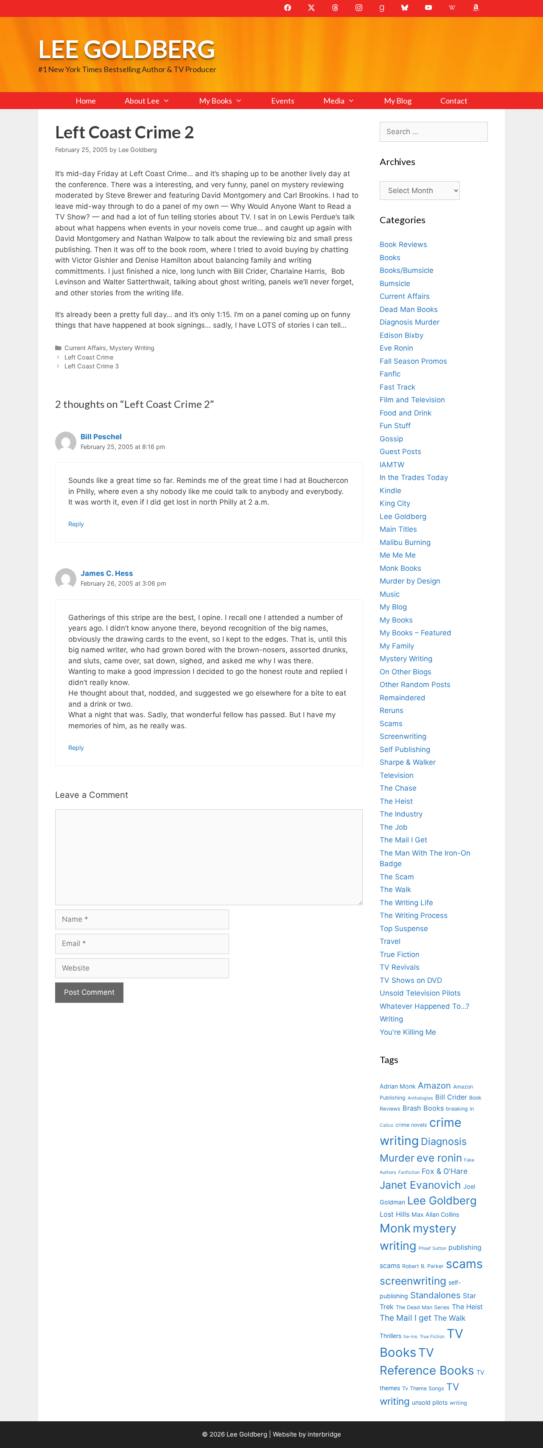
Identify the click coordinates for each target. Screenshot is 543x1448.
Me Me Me (398, 555)
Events (282, 100)
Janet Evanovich (420, 1185)
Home (86, 100)
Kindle (390, 490)
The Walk (395, 889)
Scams (391, 723)
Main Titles (398, 529)
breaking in (460, 1109)
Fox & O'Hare (444, 1171)
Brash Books (423, 1108)
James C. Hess (107, 573)
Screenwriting (403, 736)
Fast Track (397, 387)
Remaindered (402, 697)
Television (397, 775)
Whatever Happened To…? (425, 1006)
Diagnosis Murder (409, 322)
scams (464, 1263)
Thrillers (390, 1335)
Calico (386, 1125)
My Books (215, 100)
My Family (397, 646)
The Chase (398, 788)
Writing (391, 1019)
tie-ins (410, 1336)
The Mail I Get (403, 840)
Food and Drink (405, 413)
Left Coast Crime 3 (91, 366)
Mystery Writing (131, 347)
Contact (453, 100)
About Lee (142, 100)
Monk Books (400, 568)
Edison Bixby (401, 335)
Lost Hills (394, 1214)
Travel (390, 941)
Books (390, 257)
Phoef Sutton (432, 1248)
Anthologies (420, 1098)
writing (458, 1403)
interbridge (324, 1434)
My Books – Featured (415, 633)
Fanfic (390, 374)
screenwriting (413, 1280)
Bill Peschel (101, 436)
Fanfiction (409, 1172)
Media (333, 100)
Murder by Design (410, 581)
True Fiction (400, 954)
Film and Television (412, 400)
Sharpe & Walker (408, 762)
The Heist (396, 801)
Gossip (391, 439)
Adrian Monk (398, 1086)
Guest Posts (400, 451)
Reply (76, 524)
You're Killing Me (408, 1032)
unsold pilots (430, 1402)
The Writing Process (414, 915)
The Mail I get (405, 1318)
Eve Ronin (396, 348)
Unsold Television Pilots (420, 993)
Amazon (434, 1085)
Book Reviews (403, 244)
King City (395, 503)
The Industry (401, 814)
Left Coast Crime (88, 357)
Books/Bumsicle (407, 270)
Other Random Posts (415, 684)
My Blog (397, 100)
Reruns (391, 710)
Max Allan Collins (435, 1214)
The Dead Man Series (423, 1307)
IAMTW (392, 464)
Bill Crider (451, 1097)
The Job (394, 827)
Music (390, 594)
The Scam (397, 877)
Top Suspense (404, 928)
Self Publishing (405, 749)
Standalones (435, 1295)
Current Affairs (85, 347)
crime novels (411, 1125)
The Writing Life (406, 902)
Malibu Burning (405, 542)
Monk (395, 1228)
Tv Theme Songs (423, 1388)
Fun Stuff (395, 425)
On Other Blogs (405, 672)
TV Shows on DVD (411, 980)
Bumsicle (395, 283)
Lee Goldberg (126, 48)
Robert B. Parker (423, 1266)
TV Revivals (400, 967)
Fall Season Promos (413, 361)
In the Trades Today (414, 477)
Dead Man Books (409, 309)
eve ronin (439, 1157)
